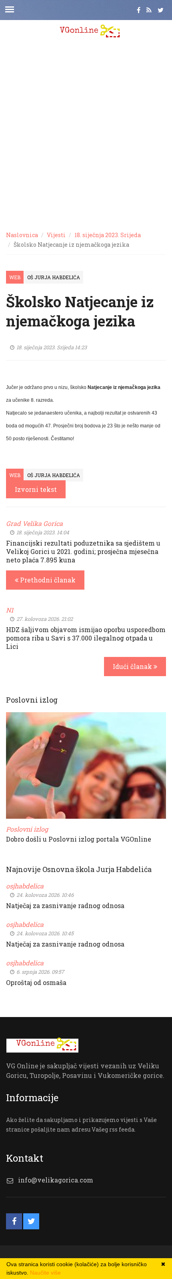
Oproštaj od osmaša (36, 982)
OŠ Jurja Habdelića (53, 277)
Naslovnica (22, 235)
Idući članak (133, 666)
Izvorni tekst (36, 489)
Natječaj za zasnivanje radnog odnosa (65, 905)
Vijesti (56, 235)
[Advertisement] (86, 134)
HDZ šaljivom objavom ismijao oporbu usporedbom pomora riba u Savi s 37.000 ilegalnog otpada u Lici (86, 638)
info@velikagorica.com (55, 1180)
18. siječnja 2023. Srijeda (107, 235)
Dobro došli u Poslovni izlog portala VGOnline (78, 839)
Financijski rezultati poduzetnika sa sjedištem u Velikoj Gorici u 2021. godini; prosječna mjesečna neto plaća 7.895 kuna (83, 551)
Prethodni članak (47, 580)
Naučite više (45, 1272)
